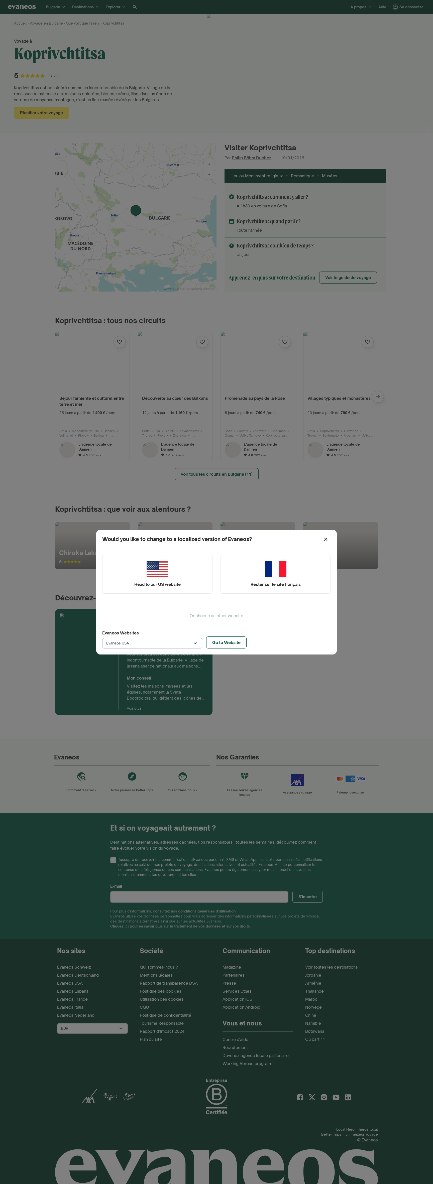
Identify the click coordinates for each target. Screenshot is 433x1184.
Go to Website (226, 642)
